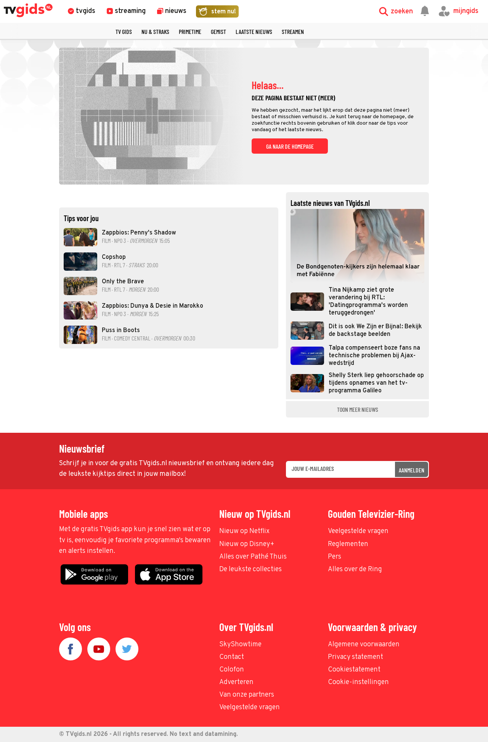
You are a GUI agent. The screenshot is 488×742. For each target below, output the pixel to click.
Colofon (231, 669)
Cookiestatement (354, 669)
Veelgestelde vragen (358, 531)
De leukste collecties (250, 569)
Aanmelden (411, 470)
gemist (218, 31)
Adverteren (236, 682)
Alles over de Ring (355, 569)
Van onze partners (246, 695)
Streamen (293, 31)
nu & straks (155, 31)
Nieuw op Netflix (244, 531)
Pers (334, 556)
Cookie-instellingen (358, 682)
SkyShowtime (240, 644)
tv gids (124, 31)
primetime (190, 31)
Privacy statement (355, 657)
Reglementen (348, 544)
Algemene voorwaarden (364, 644)
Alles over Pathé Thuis (253, 556)
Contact (231, 657)
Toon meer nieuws (357, 409)
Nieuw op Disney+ (246, 544)
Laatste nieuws (254, 31)
